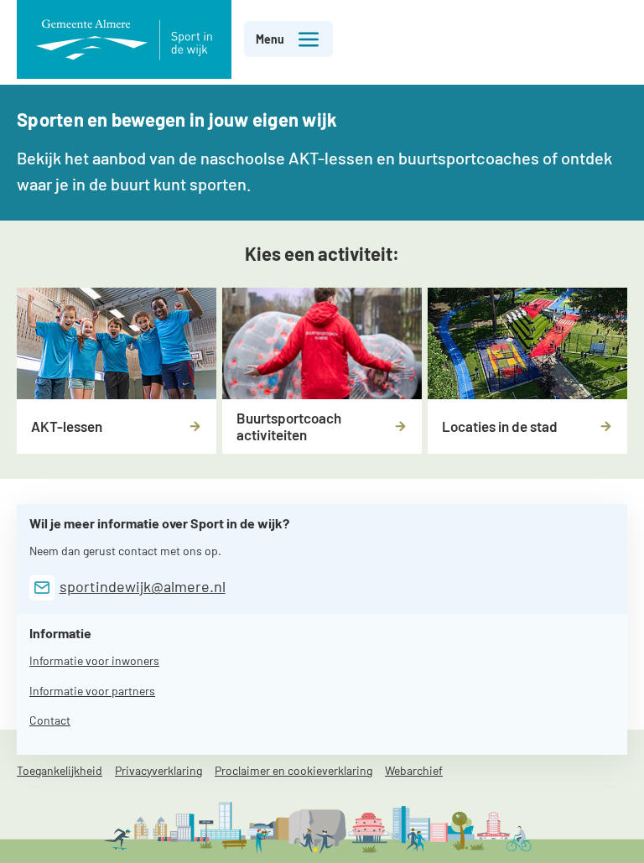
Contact (49, 720)
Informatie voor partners (92, 691)
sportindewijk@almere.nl (143, 586)
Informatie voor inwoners (94, 660)
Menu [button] (270, 39)
